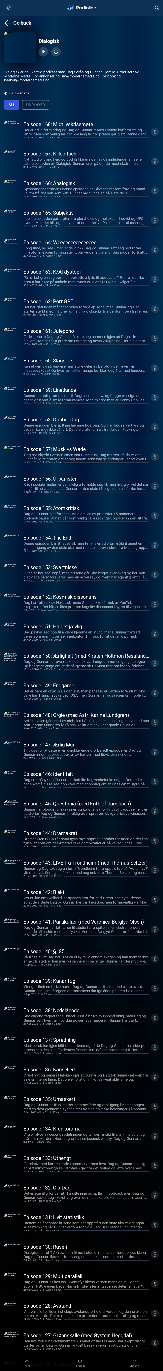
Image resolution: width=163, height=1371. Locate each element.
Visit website (19, 93)
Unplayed (35, 104)
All (12, 104)
